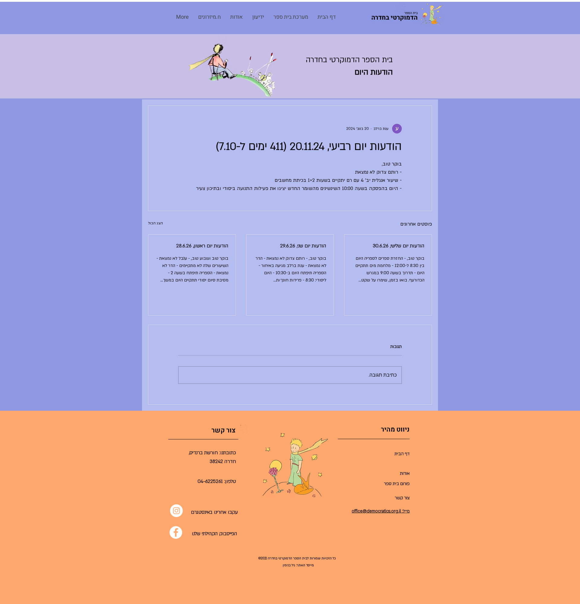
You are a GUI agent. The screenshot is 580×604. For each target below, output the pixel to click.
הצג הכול (155, 223)
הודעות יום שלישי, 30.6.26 (398, 246)
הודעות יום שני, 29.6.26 (303, 246)
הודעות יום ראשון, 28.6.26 (202, 246)
